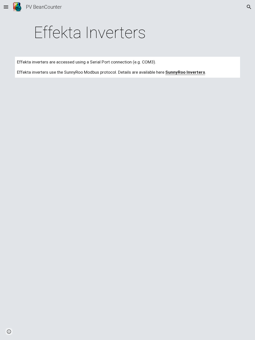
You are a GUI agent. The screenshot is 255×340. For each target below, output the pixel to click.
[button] (6, 7)
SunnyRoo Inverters (185, 72)
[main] (90, 33)
